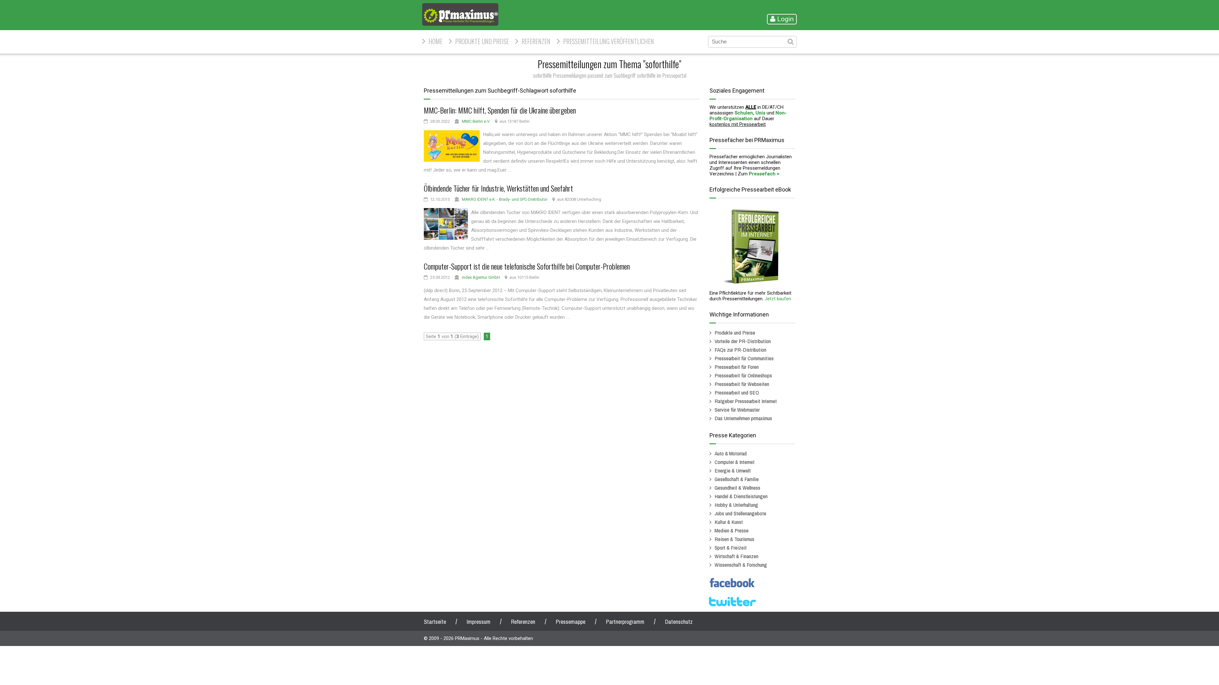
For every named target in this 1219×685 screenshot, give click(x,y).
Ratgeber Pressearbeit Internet (746, 401)
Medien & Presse (732, 530)
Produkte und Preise (482, 41)
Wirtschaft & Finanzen (736, 556)
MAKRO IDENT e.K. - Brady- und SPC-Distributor (505, 199)
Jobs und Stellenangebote (740, 513)
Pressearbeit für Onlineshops (743, 375)
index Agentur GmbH (481, 277)
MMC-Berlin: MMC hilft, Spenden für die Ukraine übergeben (500, 110)
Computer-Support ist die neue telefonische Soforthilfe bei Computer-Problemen (527, 266)
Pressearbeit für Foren (737, 366)
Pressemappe (570, 622)
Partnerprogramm (625, 622)
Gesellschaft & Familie (737, 479)
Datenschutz (679, 622)
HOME (436, 41)
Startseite (435, 622)
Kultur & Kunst (729, 521)
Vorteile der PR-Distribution (743, 341)
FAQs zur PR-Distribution (740, 349)
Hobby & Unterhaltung (736, 504)
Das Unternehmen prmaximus (743, 418)
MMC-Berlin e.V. (476, 121)
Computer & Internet (735, 462)
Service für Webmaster (737, 409)
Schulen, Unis (750, 113)
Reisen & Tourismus (734, 539)
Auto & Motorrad (731, 453)
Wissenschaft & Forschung (741, 564)
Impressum (478, 622)
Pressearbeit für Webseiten (742, 384)
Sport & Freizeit (731, 547)
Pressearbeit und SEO (737, 392)
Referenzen (536, 41)
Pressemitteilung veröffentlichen (608, 41)
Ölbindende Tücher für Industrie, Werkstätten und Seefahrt (498, 188)
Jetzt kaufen (778, 299)
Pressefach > (764, 174)
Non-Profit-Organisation (748, 115)
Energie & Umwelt (733, 470)
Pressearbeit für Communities (744, 358)
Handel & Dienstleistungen (741, 496)
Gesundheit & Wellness (737, 487)
